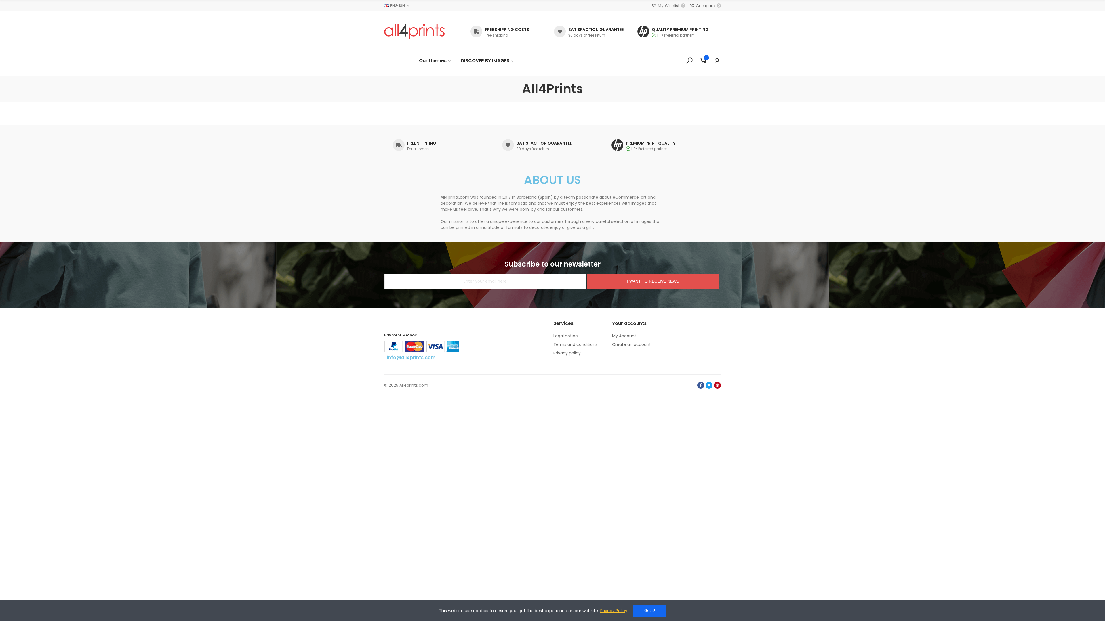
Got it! (649, 610)
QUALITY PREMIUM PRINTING (680, 29)
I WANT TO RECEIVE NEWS (653, 281)
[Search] (689, 60)
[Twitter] (709, 385)
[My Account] (717, 60)
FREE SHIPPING (421, 143)
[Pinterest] (717, 385)
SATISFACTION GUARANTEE (596, 29)
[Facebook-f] (700, 385)
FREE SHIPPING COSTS (507, 29)
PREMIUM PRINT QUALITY (650, 143)
